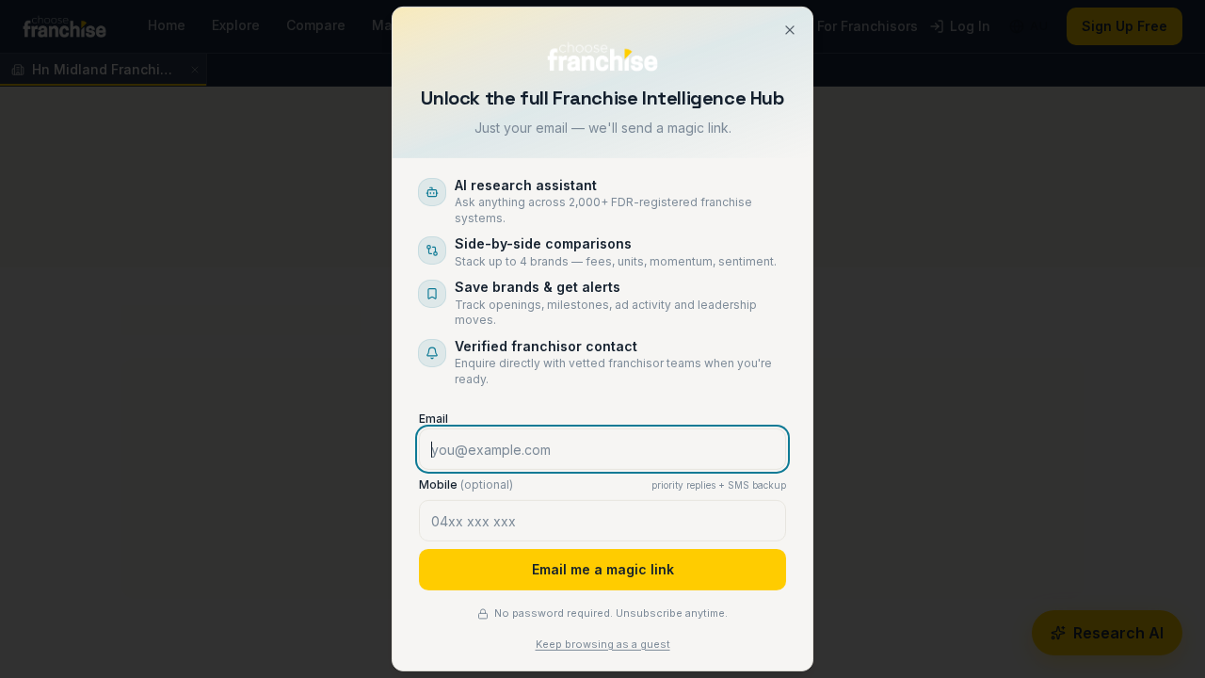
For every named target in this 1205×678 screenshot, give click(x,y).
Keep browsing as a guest (603, 644)
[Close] (789, 30)
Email (433, 419)
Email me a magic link (603, 569)
